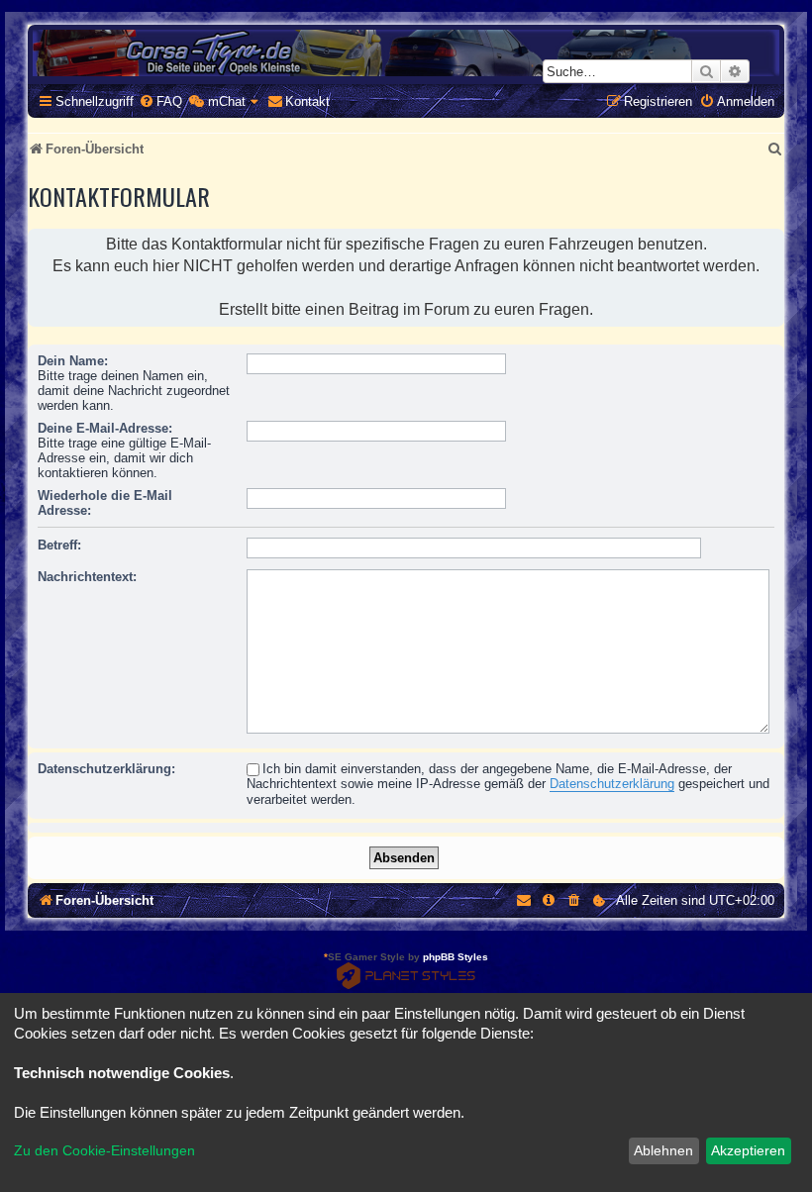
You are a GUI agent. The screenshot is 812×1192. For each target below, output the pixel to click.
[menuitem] (160, 101)
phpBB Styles (455, 956)
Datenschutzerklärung (612, 783)
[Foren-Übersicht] (406, 53)
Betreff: (59, 545)
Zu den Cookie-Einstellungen (104, 1150)
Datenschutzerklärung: (106, 768)
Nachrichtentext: (87, 576)
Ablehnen (663, 1150)
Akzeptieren (748, 1150)
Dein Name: (73, 360)
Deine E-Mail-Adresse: (105, 428)
